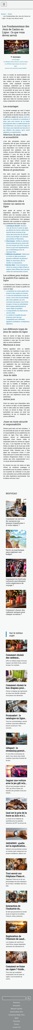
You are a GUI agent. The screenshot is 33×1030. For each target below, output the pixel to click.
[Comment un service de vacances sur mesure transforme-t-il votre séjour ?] (16, 508)
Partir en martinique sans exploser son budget (15, 552)
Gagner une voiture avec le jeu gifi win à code (16, 783)
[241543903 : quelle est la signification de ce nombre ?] (16, 834)
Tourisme (16, 1021)
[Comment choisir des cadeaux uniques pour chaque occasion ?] (16, 599)
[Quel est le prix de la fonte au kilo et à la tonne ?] (16, 803)
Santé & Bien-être (16, 1012)
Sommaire (16, 57)
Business (16, 1002)
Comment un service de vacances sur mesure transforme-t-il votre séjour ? (15, 522)
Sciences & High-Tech (17, 1015)
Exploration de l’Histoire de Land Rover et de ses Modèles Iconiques (15, 940)
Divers (10, 14)
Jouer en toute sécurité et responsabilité (15, 68)
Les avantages (16, 59)
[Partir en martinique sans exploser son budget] (16, 539)
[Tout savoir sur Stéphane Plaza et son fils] (16, 864)
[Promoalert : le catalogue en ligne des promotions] (16, 706)
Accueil (3, 14)
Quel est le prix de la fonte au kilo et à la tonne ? (16, 815)
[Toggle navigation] (4, 4)
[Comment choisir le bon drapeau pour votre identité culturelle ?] (16, 676)
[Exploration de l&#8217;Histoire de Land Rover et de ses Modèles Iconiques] (16, 927)
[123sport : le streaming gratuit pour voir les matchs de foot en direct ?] (16, 739)
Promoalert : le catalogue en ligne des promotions (15, 718)
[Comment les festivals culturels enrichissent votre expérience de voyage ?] (16, 568)
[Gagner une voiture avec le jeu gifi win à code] (16, 771)
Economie (16, 1005)
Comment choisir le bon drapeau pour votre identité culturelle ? (16, 689)
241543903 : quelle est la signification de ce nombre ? (15, 846)
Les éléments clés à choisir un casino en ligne (15, 61)
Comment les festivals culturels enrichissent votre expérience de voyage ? (16, 582)
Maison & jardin (16, 1009)
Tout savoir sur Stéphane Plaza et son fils (15, 876)
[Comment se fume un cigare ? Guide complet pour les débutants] (16, 957)
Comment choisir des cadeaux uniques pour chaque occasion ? (15, 612)
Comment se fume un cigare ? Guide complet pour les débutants (15, 970)
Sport (17, 1018)
